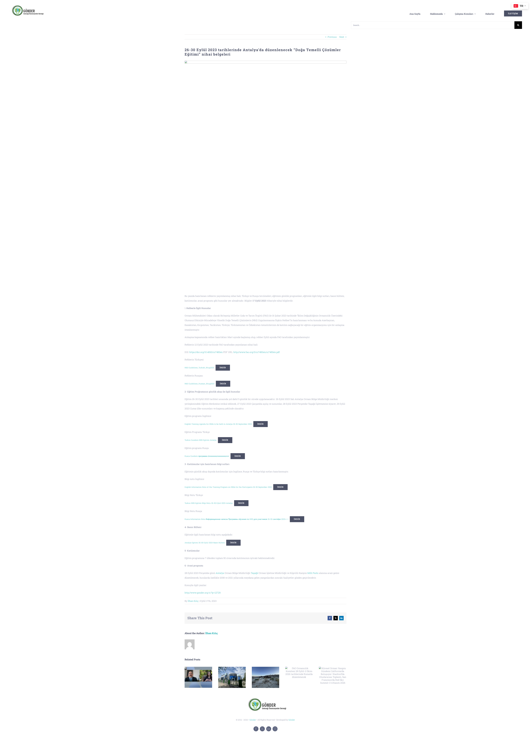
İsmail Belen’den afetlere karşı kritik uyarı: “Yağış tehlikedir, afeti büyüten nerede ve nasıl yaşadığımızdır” (198, 677)
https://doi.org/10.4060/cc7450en (206, 352)
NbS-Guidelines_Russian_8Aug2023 (199, 384)
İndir (223, 367)
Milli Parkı (312, 573)
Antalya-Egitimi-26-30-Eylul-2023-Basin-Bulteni (205, 543)
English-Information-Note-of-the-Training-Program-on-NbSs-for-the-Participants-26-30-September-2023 (228, 487)
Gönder (252, 719)
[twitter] (262, 728)
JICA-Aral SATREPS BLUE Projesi (265, 677)
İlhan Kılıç (193, 600)
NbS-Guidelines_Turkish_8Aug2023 (199, 367)
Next (341, 36)
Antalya (220, 573)
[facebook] (255, 728)
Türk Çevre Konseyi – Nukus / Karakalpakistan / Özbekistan (232, 677)
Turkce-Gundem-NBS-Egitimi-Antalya (200, 440)
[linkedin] (268, 728)
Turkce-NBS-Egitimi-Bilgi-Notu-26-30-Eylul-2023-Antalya (209, 503)
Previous (332, 36)
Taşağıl (255, 573)
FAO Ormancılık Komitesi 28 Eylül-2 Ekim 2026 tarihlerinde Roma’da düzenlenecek (299, 672)
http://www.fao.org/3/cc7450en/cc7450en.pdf (256, 352)
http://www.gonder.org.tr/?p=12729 (203, 592)
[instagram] (275, 728)
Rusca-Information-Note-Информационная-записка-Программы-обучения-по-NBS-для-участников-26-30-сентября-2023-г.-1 (236, 519)
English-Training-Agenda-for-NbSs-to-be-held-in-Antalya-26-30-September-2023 (218, 424)
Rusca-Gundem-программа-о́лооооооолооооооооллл (207, 456)
